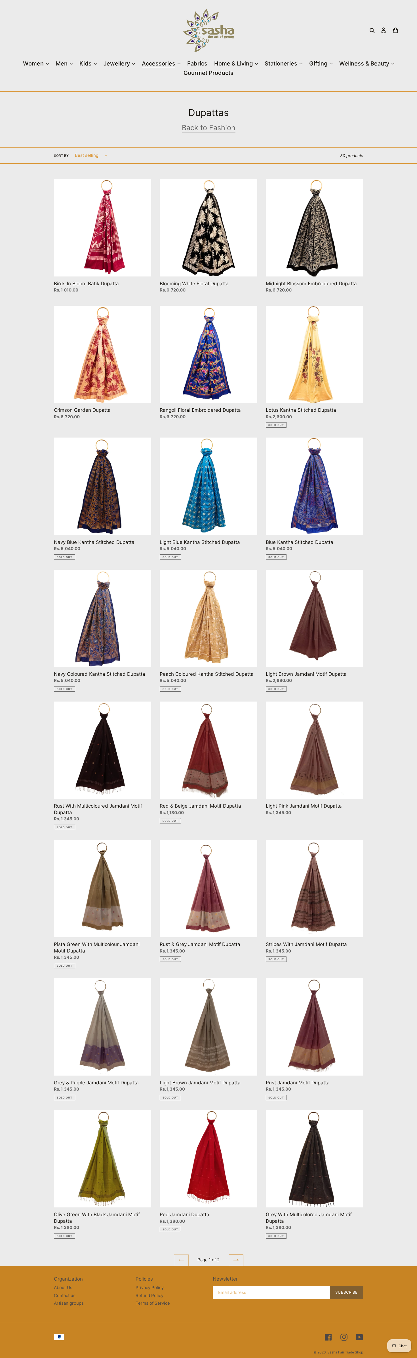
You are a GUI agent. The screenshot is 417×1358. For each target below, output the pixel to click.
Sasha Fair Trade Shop (345, 1352)
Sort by (61, 155)
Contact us (64, 1295)
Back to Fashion (208, 127)
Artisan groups (69, 1303)
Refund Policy (149, 1295)
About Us (63, 1287)
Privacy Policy (150, 1287)
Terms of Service (153, 1303)
